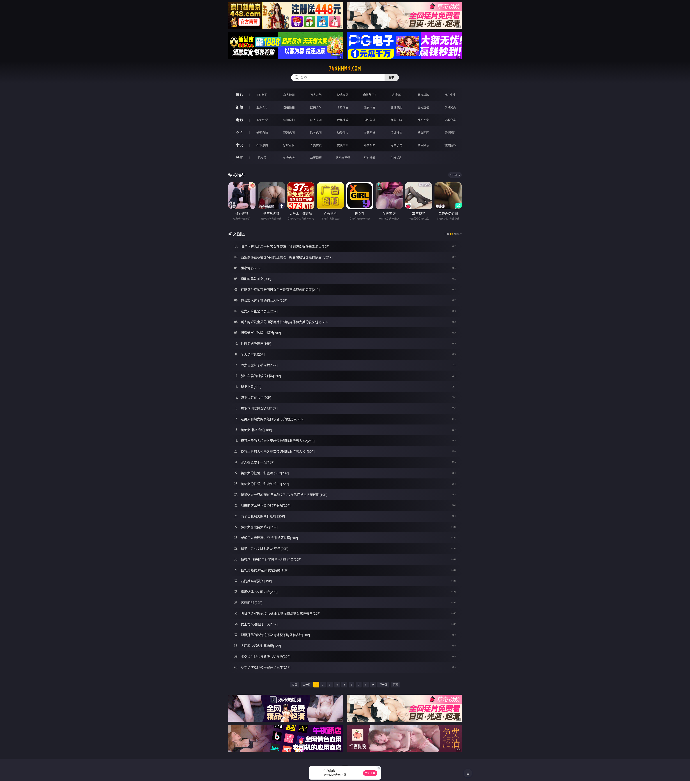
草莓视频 (316, 158)
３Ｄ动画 (342, 107)
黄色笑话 (423, 145)
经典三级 (396, 120)
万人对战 (316, 95)
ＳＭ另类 (450, 107)
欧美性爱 (342, 120)
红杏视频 (369, 158)
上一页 (306, 684)
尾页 (395, 684)
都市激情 (262, 145)
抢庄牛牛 (450, 95)
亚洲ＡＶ (262, 107)
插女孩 (262, 158)
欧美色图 (316, 133)
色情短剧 (396, 158)
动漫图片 (342, 133)
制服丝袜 (369, 120)
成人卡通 (316, 120)
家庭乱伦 (289, 145)
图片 (239, 132)
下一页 (383, 684)
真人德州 (289, 95)
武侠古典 (342, 145)
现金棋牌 (423, 95)
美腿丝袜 (369, 133)
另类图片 (450, 133)
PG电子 (262, 95)
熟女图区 (423, 133)
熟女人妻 (369, 107)
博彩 (239, 94)
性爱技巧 (450, 145)
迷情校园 (369, 145)
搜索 (392, 78)
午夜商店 (289, 158)
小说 (239, 145)
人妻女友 (316, 145)
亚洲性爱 (262, 120)
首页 (294, 684)
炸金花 (396, 95)
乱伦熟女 (423, 120)
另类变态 (450, 120)
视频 (239, 107)
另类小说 (396, 145)
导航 (239, 157)
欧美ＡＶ (316, 107)
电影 (239, 119)
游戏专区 (342, 95)
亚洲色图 (289, 133)
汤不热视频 (342, 158)
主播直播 (423, 107)
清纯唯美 (396, 133)
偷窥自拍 (262, 133)
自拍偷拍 (289, 107)
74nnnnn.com (345, 68)
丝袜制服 (396, 107)
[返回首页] (468, 773)
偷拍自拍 (289, 120)
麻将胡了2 (369, 95)
